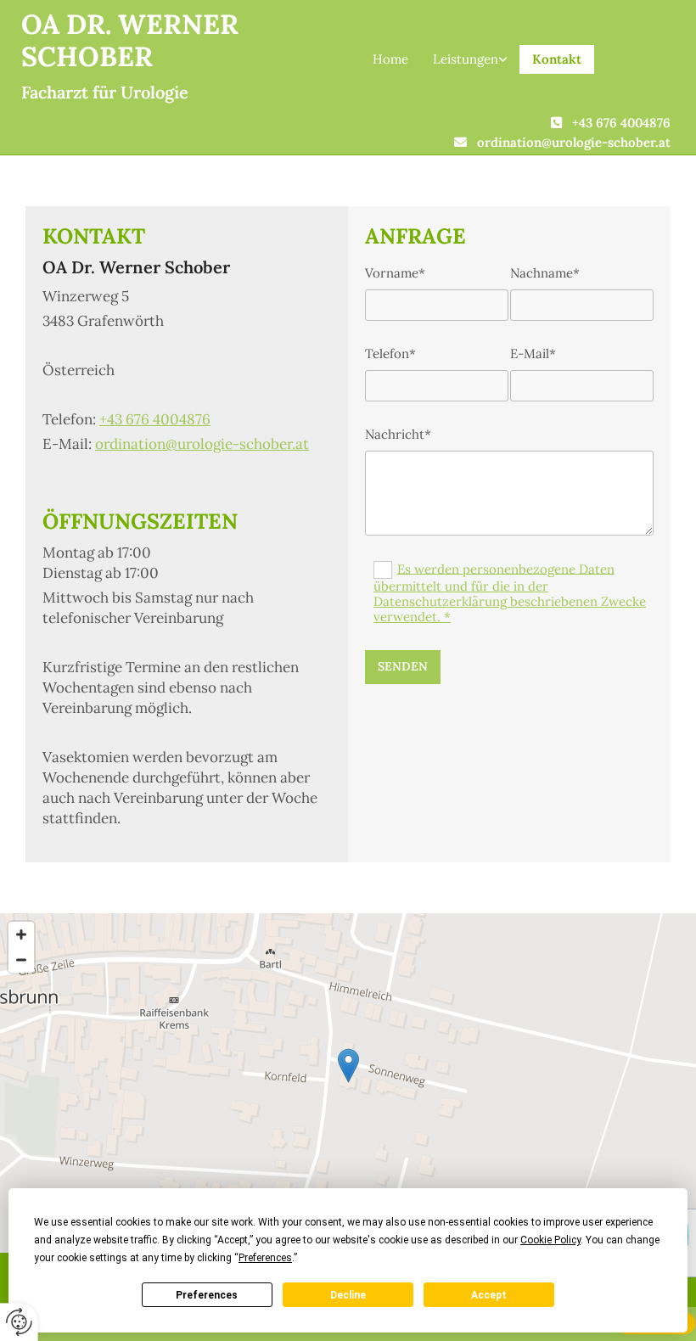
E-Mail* (533, 354)
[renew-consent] (19, 1322)
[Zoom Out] (21, 960)
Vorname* (395, 273)
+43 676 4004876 (621, 123)
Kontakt (556, 59)
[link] (470, 59)
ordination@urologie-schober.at (574, 142)
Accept (489, 1295)
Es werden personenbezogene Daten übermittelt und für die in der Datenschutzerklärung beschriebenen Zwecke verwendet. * (509, 592)
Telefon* (390, 354)
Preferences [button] (265, 1258)
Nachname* (545, 273)
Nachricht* (398, 434)
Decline (348, 1295)
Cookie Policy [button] (550, 1240)
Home (390, 59)
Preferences (207, 1295)
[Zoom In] (21, 934)
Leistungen (465, 59)
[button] (348, 1065)
